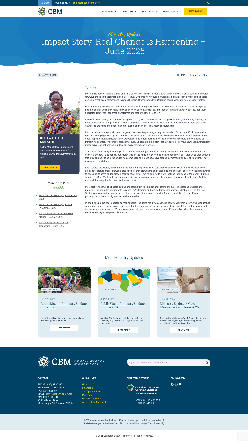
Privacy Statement (91, 398)
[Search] (207, 362)
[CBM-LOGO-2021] (50, 11)
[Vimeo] (180, 384)
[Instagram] (176, 384)
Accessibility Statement (94, 402)
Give (84, 384)
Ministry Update (50, 289)
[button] (208, 3)
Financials (87, 388)
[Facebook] (172, 384)
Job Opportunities (91, 391)
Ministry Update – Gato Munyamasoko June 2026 (179, 305)
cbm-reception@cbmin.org (59, 394)
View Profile (50, 167)
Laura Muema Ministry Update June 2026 (64, 305)
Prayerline (87, 395)
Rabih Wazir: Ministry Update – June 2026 (122, 305)
